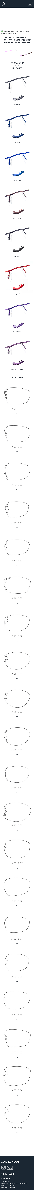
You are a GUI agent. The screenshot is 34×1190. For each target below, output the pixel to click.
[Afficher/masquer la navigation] (30, 4)
